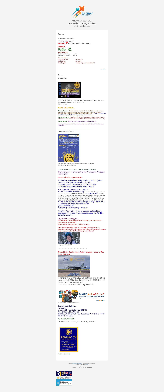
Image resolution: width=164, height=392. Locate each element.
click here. (87, 364)
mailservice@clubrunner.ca (76, 363)
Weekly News (62, 78)
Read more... (103, 69)
